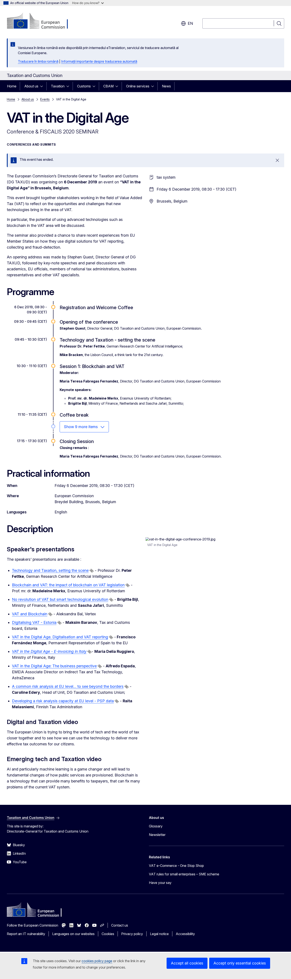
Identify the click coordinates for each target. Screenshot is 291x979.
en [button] (190, 23)
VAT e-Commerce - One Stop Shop (176, 865)
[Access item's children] (42, 86)
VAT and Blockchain (29, 614)
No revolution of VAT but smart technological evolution (60, 599)
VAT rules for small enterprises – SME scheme (184, 874)
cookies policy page (97, 961)
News (166, 86)
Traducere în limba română (38, 61)
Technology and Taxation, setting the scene (50, 570)
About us (31, 86)
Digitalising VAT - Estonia (34, 622)
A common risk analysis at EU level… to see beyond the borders (68, 686)
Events (45, 99)
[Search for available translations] (91, 571)
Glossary (156, 826)
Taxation (58, 86)
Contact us (119, 925)
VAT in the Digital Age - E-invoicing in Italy (49, 651)
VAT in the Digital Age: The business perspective (54, 666)
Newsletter (157, 835)
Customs (84, 86)
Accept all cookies (187, 963)
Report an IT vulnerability (26, 934)
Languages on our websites (73, 934)
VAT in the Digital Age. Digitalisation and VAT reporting (60, 637)
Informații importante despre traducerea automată (99, 61)
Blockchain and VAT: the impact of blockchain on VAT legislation (68, 585)
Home (11, 86)
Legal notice (159, 934)
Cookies (108, 934)
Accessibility (185, 934)
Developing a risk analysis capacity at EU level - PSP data (63, 701)
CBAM (108, 86)
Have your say (160, 883)
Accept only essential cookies (239, 963)
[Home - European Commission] (41, 21)
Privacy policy (132, 934)
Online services (137, 86)
